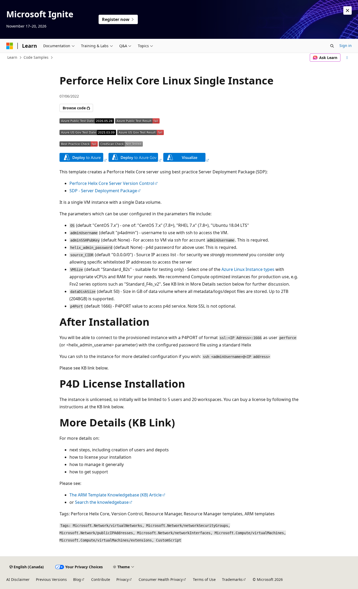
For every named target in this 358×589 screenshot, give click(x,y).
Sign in (345, 45)
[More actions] (347, 57)
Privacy (122, 579)
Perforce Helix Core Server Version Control (111, 183)
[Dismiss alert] (347, 10)
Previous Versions (51, 579)
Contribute (100, 579)
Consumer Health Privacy (161, 579)
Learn (12, 57)
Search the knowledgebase (102, 502)
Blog (77, 579)
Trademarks (232, 579)
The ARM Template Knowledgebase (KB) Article (115, 495)
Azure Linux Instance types (247, 269)
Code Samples (36, 57)
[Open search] (332, 46)
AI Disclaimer (18, 579)
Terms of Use (204, 579)
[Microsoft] (9, 45)
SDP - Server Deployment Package (103, 191)
